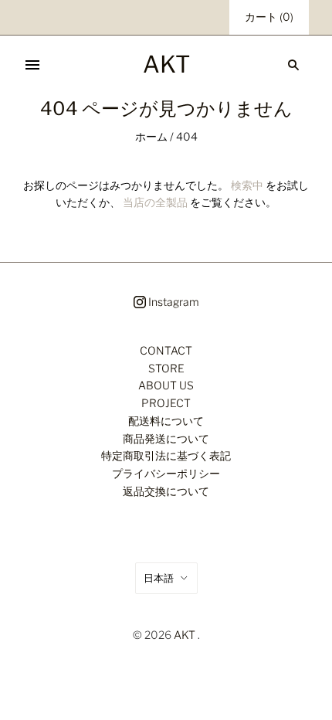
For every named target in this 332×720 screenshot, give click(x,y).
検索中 (247, 185)
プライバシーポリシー (166, 473)
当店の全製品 (155, 202)
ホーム (151, 136)
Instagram (172, 301)
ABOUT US (166, 385)
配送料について (166, 420)
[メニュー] (32, 65)
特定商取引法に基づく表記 (166, 455)
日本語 (159, 578)
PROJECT (166, 402)
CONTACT (166, 350)
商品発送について (166, 438)
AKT (184, 634)
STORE (166, 368)
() (269, 16)
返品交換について (166, 491)
